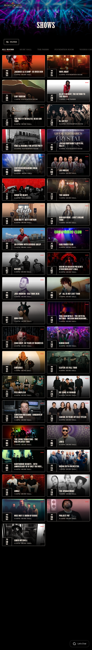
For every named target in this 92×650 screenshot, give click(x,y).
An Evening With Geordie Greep (27, 244)
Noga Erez (18, 318)
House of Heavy (21, 195)
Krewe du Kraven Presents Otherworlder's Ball (71, 267)
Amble (17, 491)
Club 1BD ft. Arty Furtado (25, 219)
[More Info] (42, 58)
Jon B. (61, 441)
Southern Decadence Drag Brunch (25, 169)
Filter (13, 42)
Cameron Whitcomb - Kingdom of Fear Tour (28, 415)
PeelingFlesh (20, 392)
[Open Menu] (85, 5)
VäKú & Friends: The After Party (28, 145)
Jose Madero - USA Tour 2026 (26, 293)
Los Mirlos (64, 170)
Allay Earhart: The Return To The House (72, 95)
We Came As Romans (67, 392)
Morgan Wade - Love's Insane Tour (71, 218)
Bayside (17, 269)
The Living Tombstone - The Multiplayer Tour (26, 440)
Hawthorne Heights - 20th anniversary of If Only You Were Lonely (28, 465)
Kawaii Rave (64, 343)
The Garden (64, 195)
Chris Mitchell (20, 540)
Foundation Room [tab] (64, 49)
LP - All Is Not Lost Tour (69, 293)
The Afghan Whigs (66, 491)
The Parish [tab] (43, 49)
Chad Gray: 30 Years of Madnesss (28, 343)
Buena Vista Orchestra (69, 466)
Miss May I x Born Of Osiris (25, 515)
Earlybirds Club (66, 244)
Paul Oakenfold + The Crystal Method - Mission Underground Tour (72, 317)
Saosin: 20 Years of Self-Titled (72, 417)
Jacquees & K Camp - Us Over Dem (28, 71)
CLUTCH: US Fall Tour (68, 367)
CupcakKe (18, 367)
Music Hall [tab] (26, 49)
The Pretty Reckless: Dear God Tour (28, 119)
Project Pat (64, 515)
